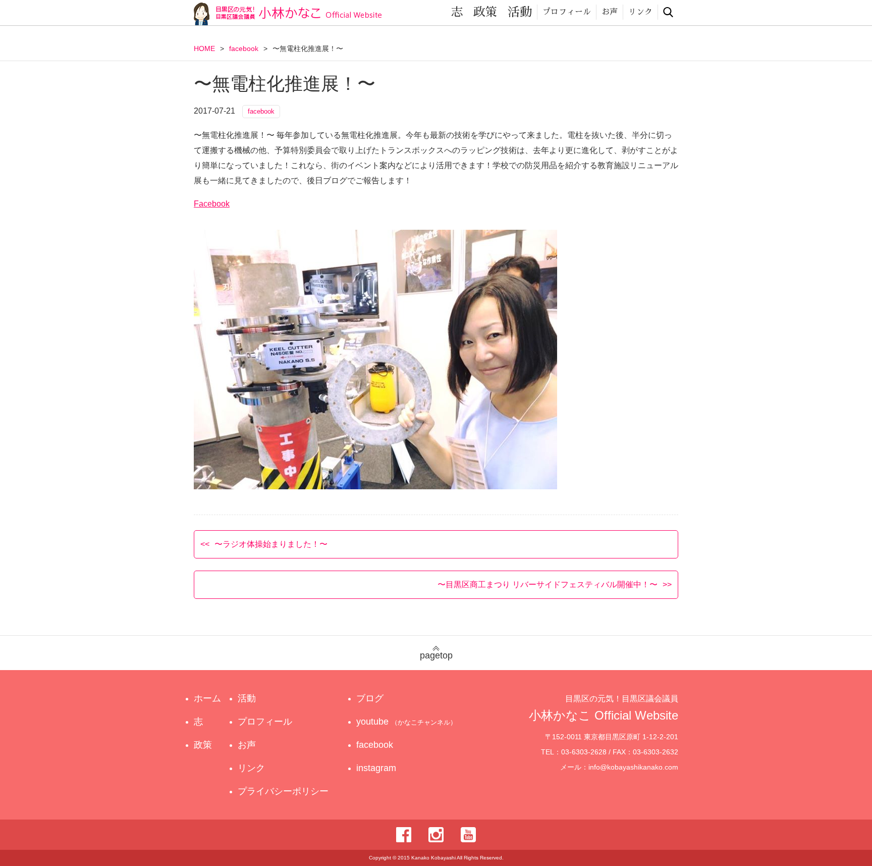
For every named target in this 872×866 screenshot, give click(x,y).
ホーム (207, 698)
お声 (610, 12)
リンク (640, 12)
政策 (485, 12)
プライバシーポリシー (283, 791)
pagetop (436, 655)
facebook (243, 48)
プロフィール (566, 12)
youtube (406, 722)
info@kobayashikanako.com (633, 767)
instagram (376, 768)
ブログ (370, 698)
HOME (204, 48)
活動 (520, 12)
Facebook (212, 203)
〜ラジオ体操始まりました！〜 (271, 544)
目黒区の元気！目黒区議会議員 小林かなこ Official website (288, 14)
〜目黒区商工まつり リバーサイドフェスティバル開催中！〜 (548, 584)
